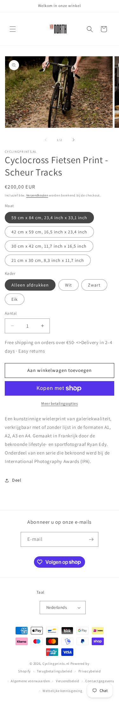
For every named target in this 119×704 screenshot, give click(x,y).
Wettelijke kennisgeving (62, 691)
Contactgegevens (99, 681)
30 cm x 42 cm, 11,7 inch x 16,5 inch (49, 246)
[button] (13, 29)
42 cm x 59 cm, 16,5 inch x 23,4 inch (49, 232)
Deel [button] (16, 480)
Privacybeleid (89, 671)
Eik (14, 299)
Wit (68, 285)
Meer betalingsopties (59, 403)
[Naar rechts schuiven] (74, 140)
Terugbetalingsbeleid (54, 671)
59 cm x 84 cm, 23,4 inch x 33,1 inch (49, 217)
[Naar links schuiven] (46, 140)
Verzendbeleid (67, 681)
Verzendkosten (37, 195)
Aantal (11, 313)
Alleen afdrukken (30, 285)
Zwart (94, 285)
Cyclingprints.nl (56, 663)
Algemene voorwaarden (30, 681)
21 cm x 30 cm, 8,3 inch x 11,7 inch (47, 260)
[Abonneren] (91, 539)
